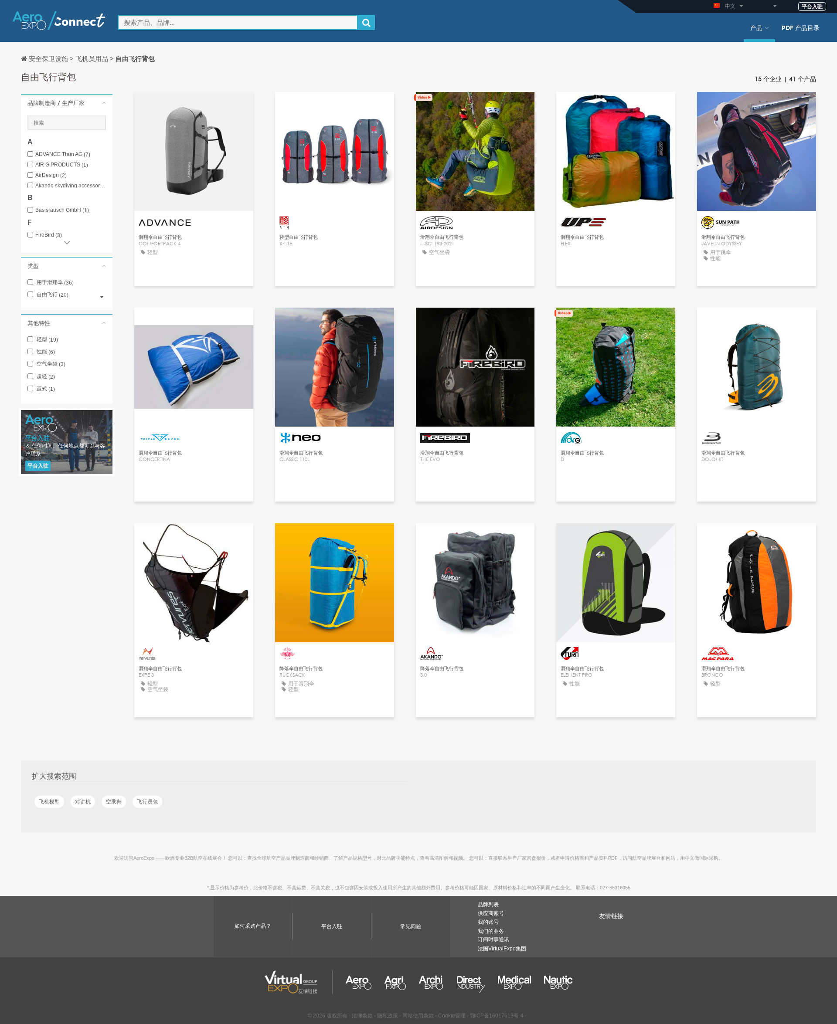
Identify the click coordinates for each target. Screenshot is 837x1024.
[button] (66, 103)
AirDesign (51, 175)
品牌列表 (488, 905)
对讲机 (83, 802)
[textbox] (238, 22)
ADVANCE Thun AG (62, 154)
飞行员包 (147, 802)
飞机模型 (49, 802)
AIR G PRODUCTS (61, 165)
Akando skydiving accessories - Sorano (70, 186)
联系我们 (193, 106)
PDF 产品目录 (801, 27)
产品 (756, 27)
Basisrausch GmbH (62, 210)
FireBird (48, 235)
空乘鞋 (114, 802)
